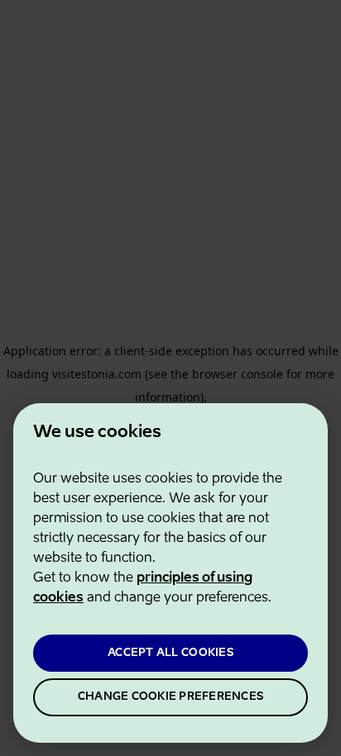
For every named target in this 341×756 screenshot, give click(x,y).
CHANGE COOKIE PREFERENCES (170, 697)
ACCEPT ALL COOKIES (170, 653)
